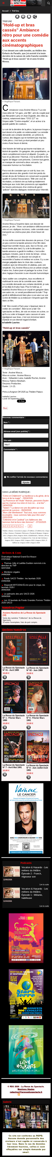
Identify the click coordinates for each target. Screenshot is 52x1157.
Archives (44, 538)
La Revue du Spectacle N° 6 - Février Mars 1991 (37, 717)
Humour (11, 533)
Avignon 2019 (22, 535)
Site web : (8, 440)
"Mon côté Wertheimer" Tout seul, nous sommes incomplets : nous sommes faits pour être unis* (24, 513)
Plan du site (11, 1095)
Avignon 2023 (30, 540)
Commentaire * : (10, 449)
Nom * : (7, 422)
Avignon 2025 (25, 543)
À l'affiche (31, 531)
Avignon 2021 (9, 540)
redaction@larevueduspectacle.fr (26, 1092)
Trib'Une (15, 11)
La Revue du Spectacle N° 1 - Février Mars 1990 (14, 717)
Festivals (18, 533)
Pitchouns (25, 533)
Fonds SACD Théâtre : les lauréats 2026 (22, 568)
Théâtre (4, 531)
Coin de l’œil (36, 538)
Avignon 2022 (19, 540)
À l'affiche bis (40, 531)
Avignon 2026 (35, 543)
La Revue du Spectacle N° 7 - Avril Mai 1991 (14, 766)
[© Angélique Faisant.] (26, 69)
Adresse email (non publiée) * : (17, 431)
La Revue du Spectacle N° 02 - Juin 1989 (37, 669)
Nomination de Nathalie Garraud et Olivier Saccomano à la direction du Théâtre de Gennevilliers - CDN (25, 601)
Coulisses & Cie (26, 538)
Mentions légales (26, 1089)
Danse (11, 531)
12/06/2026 (7, 880)
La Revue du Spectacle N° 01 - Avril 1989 (14, 668)
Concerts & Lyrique (20, 531)
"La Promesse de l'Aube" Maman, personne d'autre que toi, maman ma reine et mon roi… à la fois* (25, 501)
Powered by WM (39, 1095)
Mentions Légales (12, 562)
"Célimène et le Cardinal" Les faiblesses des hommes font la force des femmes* (22, 520)
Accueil (5, 11)
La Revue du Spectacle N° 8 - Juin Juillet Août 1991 (37, 767)
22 (30, 526)
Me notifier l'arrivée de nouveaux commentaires (27, 477)
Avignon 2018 (12, 535)
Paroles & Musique (36, 533)
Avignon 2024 (40, 540)
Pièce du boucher (14, 538)
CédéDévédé (32, 535)
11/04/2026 (7, 901)
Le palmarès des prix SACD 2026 (19, 584)
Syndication (26, 1095)
